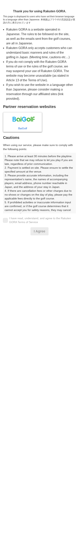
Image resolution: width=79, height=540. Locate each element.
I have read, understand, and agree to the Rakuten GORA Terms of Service (40, 220)
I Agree (39, 231)
